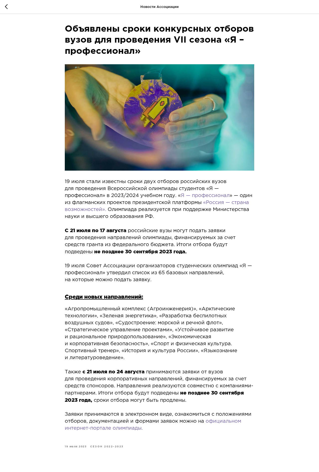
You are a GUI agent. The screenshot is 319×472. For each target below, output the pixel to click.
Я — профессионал (205, 195)
